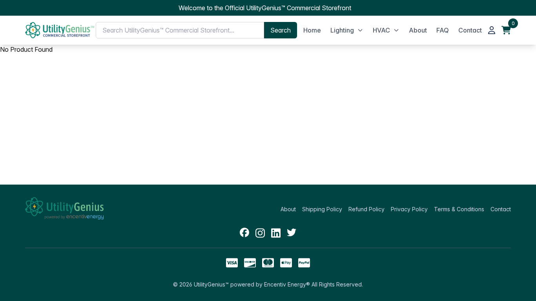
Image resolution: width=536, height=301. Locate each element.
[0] (506, 30)
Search (280, 30)
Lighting (342, 30)
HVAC (381, 30)
